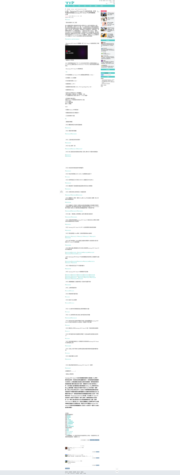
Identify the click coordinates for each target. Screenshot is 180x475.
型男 (79, 5)
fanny (71, 454)
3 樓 (68, 461)
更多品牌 (109, 74)
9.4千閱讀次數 (61, 191)
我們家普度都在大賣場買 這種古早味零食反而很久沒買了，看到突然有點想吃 (107, 67)
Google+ (69, 434)
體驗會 (96, 5)
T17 (70, 2)
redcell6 (70, 16)
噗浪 (68, 430)
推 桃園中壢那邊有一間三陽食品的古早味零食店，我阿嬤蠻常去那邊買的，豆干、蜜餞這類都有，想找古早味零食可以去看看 (107, 62)
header (117, 469)
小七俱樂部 (70, 421)
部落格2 (69, 417)
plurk (72, 17)
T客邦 (99, 0)
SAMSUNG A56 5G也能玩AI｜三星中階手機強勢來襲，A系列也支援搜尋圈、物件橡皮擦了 (110, 29)
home (117, 471)
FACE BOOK (70, 431)
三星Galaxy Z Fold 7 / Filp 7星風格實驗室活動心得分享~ (110, 13)
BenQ (105, 74)
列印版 (67, 17)
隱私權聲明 (74, 471)
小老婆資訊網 (70, 422)
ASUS (107, 74)
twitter (70, 17)
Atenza (71, 447)
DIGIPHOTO (107, 0)
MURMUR (69, 433)
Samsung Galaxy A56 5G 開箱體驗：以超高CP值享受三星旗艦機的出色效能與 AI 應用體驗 (110, 35)
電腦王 (102, 0)
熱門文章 (103, 11)
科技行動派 (68, 9)
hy (70, 461)
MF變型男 (110, 0)
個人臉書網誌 (70, 426)
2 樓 (68, 454)
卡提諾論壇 (70, 423)
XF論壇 (69, 419)
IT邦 (68, 418)
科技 (90, 5)
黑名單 (102, 86)
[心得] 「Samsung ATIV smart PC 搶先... (81, 9)
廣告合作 (78, 471)
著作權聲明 (70, 471)
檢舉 (81, 16)
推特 (68, 429)
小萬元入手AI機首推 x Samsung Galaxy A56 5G (110, 18)
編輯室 (102, 5)
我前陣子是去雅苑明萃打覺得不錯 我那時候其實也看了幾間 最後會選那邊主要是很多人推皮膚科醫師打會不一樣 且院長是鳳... (107, 45)
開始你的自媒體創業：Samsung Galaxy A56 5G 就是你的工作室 (110, 24)
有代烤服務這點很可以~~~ (107, 53)
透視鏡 (114, 0)
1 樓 (68, 447)
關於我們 (66, 471)
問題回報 (82, 471)
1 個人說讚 (94, 451)
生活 (85, 5)
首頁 (68, 5)
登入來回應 (67, 468)
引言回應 (98, 451)
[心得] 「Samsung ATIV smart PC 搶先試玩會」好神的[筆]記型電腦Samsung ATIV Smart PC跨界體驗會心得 (80, 12)
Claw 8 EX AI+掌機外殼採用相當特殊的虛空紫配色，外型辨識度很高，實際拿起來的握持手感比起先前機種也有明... (107, 57)
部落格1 (69, 416)
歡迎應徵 (105, 85)
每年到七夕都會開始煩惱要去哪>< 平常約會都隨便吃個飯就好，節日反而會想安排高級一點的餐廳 (107, 50)
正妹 (73, 5)
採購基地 (104, 0)
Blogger (69, 425)
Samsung (72, 9)
